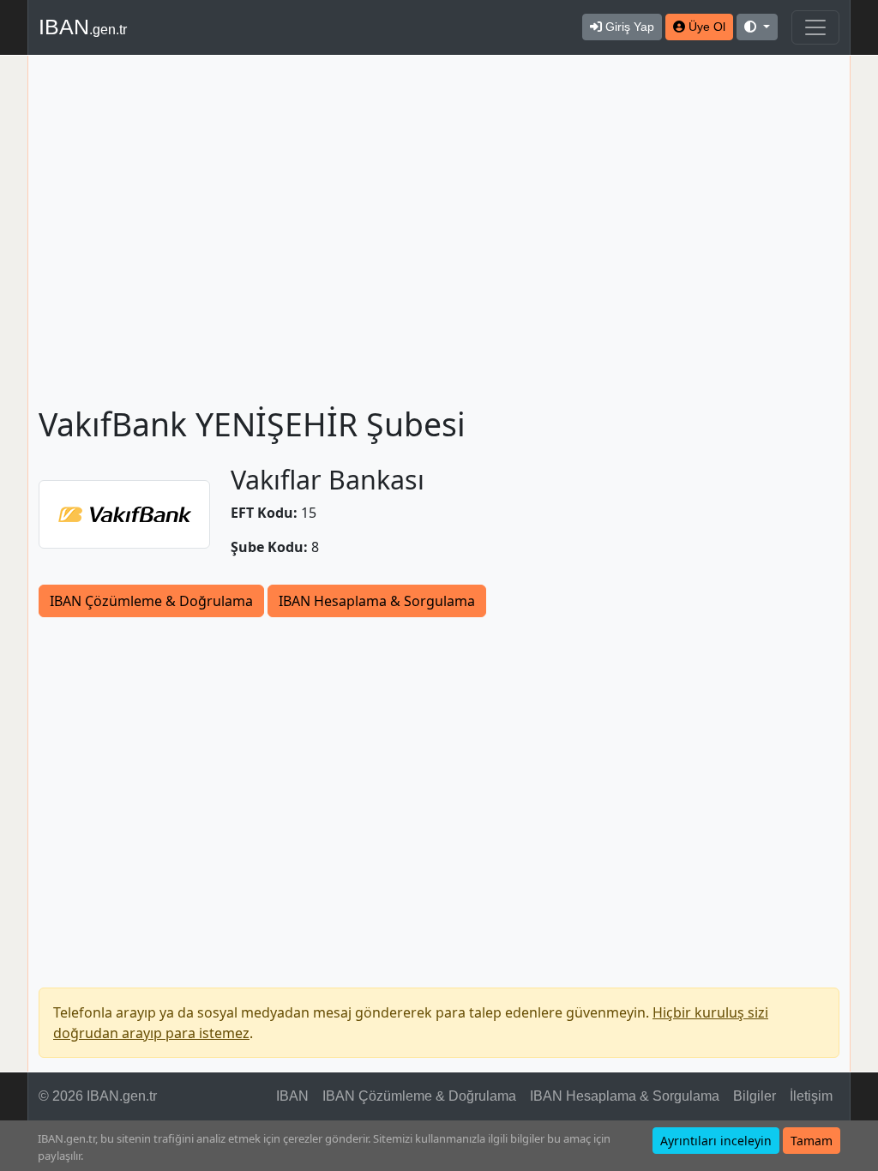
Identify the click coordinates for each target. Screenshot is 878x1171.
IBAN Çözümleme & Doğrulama (151, 601)
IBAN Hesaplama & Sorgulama (377, 601)
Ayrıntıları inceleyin (716, 1140)
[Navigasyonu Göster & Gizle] (815, 27)
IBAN (83, 27)
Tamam (812, 1140)
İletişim (811, 1096)
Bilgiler (754, 1096)
